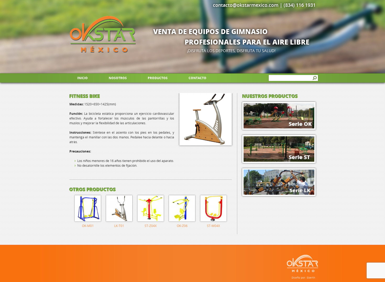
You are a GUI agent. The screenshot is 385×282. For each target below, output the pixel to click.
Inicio (82, 78)
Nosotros (118, 78)
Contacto (197, 78)
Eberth (311, 277)
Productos (158, 78)
